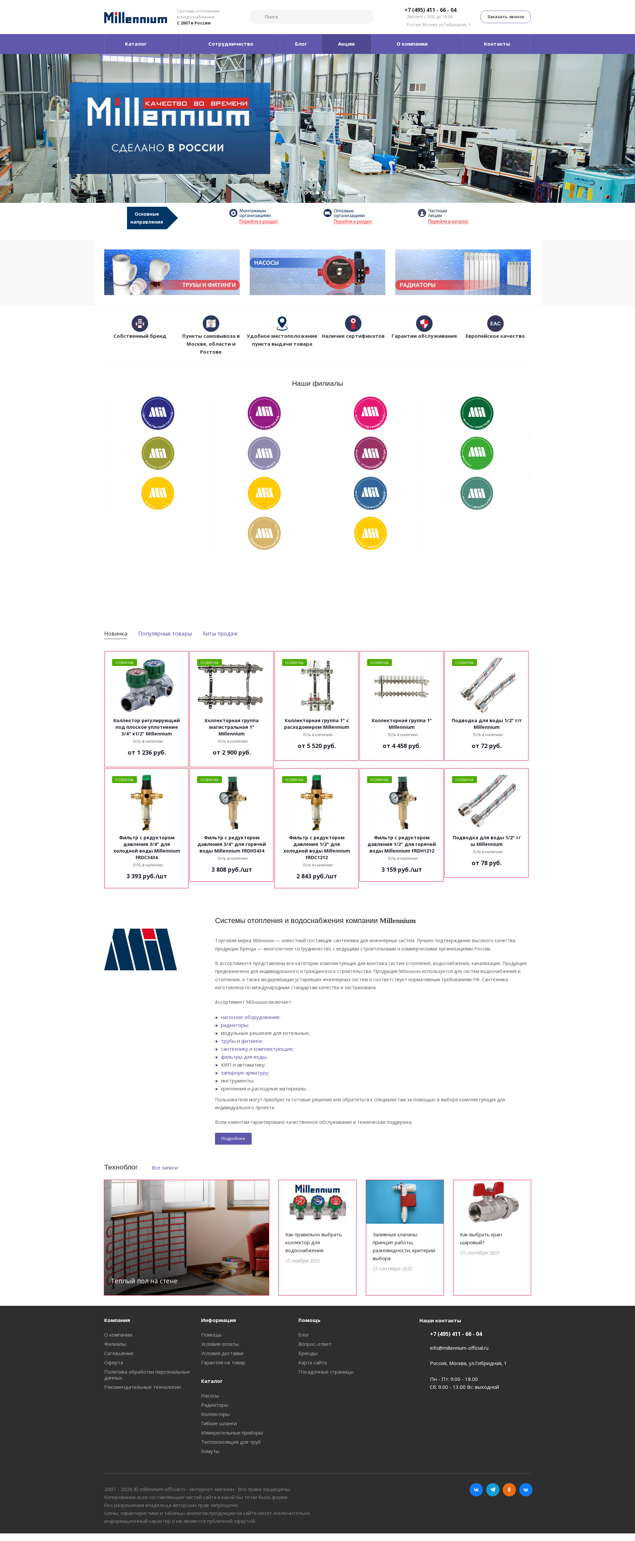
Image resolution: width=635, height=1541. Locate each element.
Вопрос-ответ (314, 1344)
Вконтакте (476, 1489)
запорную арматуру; (245, 1072)
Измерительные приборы (232, 1432)
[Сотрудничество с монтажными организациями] (270, 216)
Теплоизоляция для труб (231, 1441)
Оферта (113, 1362)
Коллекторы (215, 1414)
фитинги (251, 1040)
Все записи (165, 1167)
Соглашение (119, 1353)
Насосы (210, 1395)
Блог (303, 1334)
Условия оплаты (220, 1344)
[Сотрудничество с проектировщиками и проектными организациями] (459, 216)
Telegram (492, 1489)
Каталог (212, 1381)
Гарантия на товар (223, 1362)
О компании (118, 1334)
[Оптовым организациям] (365, 216)
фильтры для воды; (244, 1056)
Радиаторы (214, 1404)
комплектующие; (274, 1048)
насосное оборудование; (250, 1017)
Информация (218, 1320)
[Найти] (258, 16)
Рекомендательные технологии (142, 1387)
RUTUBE (525, 1489)
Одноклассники (509, 1489)
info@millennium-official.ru (459, 1347)
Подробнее (233, 1138)
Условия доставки (222, 1353)
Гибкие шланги (219, 1423)
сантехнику (234, 1048)
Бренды (308, 1353)
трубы (228, 1040)
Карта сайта (312, 1362)
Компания (117, 1320)
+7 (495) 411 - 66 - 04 (430, 10)
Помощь (211, 1334)
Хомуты (210, 1451)
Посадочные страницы (326, 1371)
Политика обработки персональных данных (147, 1374)
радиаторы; (235, 1025)
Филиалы (115, 1344)
